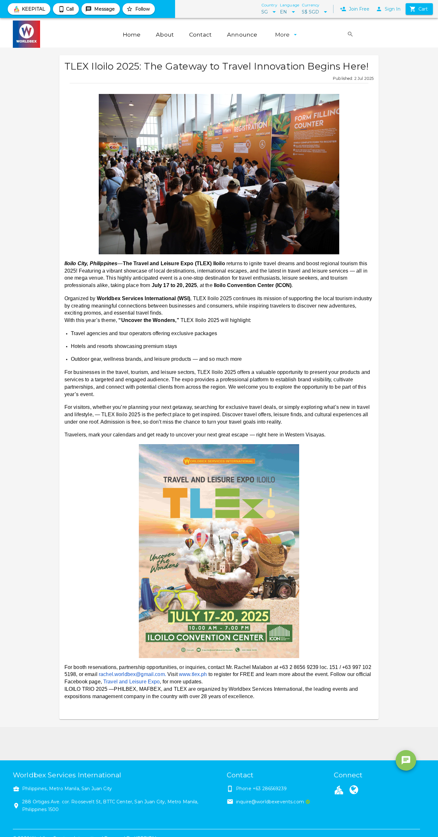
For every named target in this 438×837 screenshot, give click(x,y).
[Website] (354, 790)
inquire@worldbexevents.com (270, 802)
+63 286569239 (270, 788)
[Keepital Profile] (339, 789)
